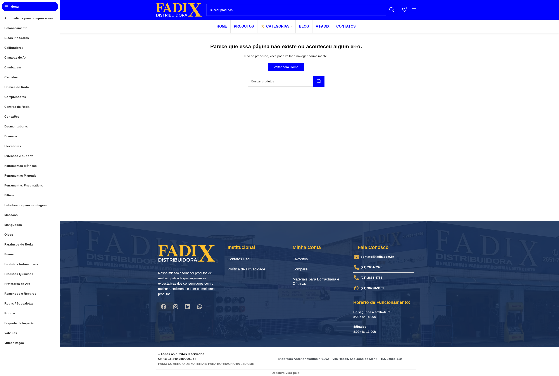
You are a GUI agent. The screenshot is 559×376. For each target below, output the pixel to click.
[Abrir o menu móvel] (414, 9)
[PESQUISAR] (392, 10)
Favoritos (300, 259)
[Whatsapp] (199, 306)
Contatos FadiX (240, 259)
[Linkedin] (187, 306)
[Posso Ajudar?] (16, 357)
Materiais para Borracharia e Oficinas (316, 281)
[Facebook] (163, 306)
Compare (300, 269)
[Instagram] (175, 306)
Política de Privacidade (246, 269)
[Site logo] (179, 9)
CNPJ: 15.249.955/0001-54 (177, 358)
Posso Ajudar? (38, 355)
